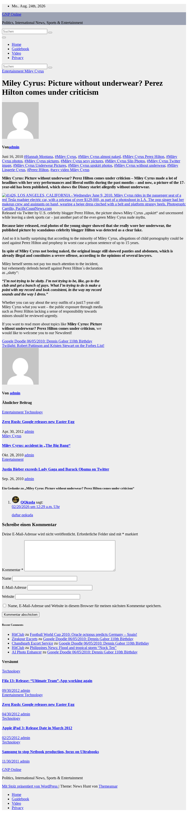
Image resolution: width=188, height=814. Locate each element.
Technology (33, 412)
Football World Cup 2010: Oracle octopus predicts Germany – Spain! (83, 634)
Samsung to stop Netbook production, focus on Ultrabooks (50, 752)
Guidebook (20, 49)
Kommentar (12, 570)
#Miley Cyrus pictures (41, 161)
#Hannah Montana (38, 156)
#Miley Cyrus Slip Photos (125, 161)
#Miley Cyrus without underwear (139, 165)
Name (6, 578)
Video (16, 53)
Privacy (18, 58)
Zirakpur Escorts (24, 639)
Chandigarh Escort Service (32, 643)
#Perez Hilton (37, 170)
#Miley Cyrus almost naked (99, 156)
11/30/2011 (11, 761)
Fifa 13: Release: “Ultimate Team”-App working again (47, 681)
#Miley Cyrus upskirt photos (90, 165)
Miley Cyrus (34, 71)
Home (16, 44)
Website (8, 596)
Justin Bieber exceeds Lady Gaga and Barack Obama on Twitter (55, 469)
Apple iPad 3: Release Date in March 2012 (37, 728)
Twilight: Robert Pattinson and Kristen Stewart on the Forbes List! (53, 345)
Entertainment (13, 71)
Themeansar (108, 786)
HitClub (18, 634)
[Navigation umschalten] (4, 37)
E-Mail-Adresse (14, 587)
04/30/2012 (11, 714)
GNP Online (11, 14)
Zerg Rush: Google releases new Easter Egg (38, 422)
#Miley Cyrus (65, 156)
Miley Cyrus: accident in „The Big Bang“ (36, 445)
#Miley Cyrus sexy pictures (82, 161)
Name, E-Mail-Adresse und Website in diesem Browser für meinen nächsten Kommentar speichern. (85, 606)
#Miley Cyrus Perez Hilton (143, 156)
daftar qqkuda (22, 515)
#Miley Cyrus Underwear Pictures (39, 165)
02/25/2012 (11, 738)
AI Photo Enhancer (27, 652)
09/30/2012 (11, 690)
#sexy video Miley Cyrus (69, 170)
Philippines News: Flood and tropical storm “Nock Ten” (73, 648)
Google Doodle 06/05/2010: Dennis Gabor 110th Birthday (47, 341)
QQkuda (28, 502)
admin (14, 147)
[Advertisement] (145, 296)
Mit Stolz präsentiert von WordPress (30, 786)
